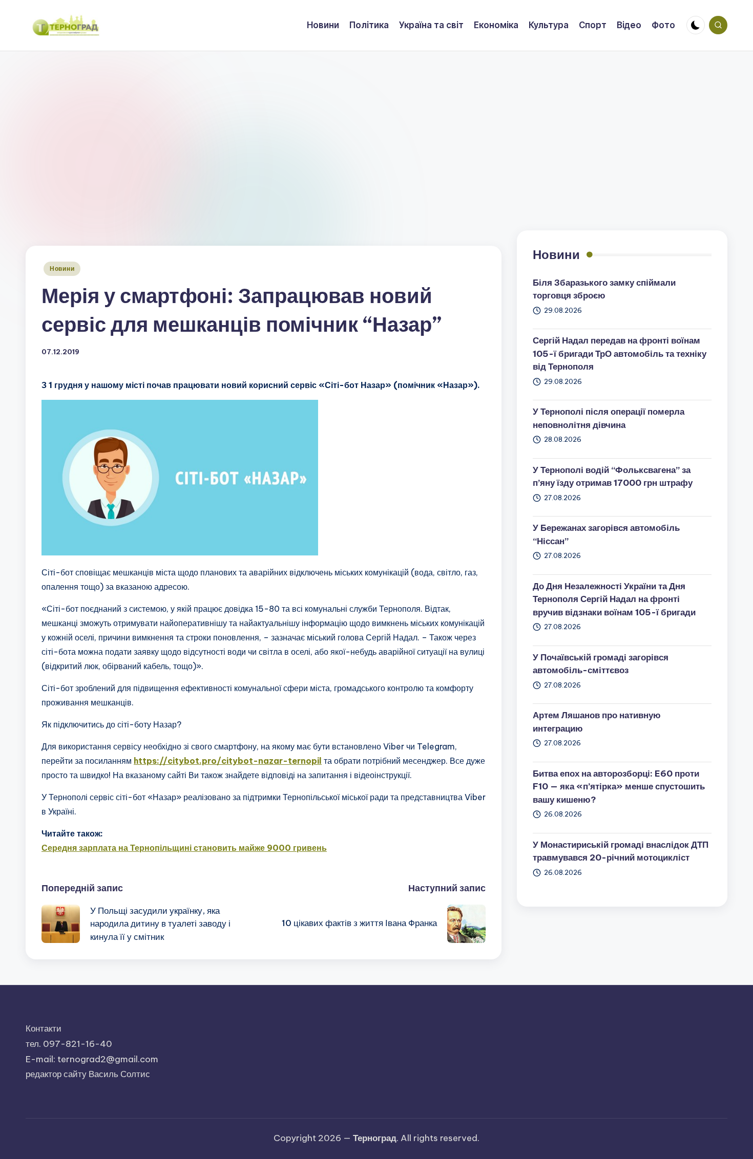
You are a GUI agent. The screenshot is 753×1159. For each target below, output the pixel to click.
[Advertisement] (376, 128)
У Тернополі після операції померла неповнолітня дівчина (608, 418)
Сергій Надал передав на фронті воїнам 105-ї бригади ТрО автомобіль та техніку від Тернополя (619, 353)
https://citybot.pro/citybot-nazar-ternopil (228, 761)
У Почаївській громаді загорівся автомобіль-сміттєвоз (600, 664)
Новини (62, 268)
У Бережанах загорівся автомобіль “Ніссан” (606, 534)
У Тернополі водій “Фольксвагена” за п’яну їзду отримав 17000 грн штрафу (613, 476)
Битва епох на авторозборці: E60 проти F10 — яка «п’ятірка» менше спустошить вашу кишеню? (619, 786)
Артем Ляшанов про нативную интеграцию (597, 722)
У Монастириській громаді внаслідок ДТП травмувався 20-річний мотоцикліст (620, 851)
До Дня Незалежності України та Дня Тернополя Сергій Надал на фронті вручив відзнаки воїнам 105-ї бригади (614, 599)
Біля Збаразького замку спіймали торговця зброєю (604, 289)
